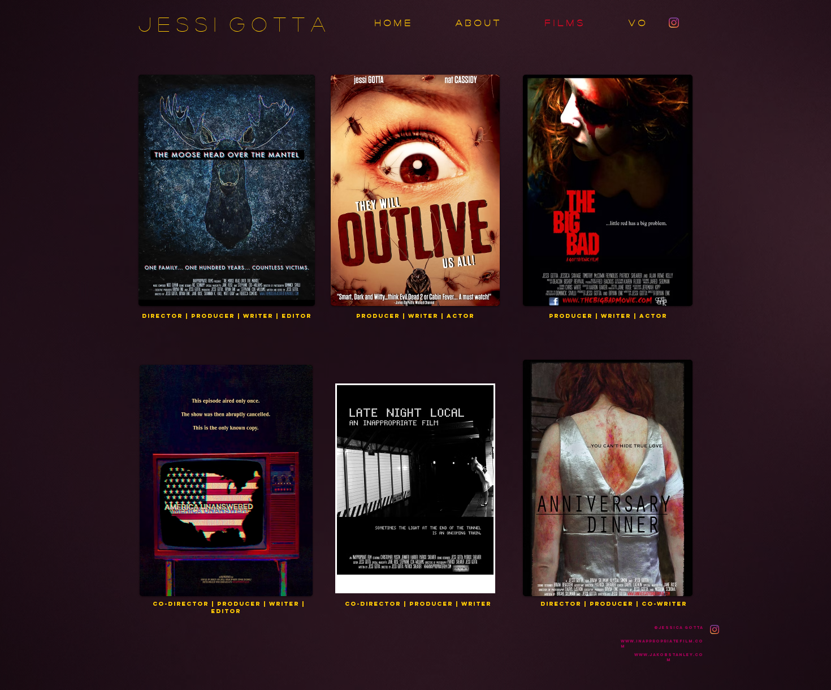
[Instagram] (674, 23)
